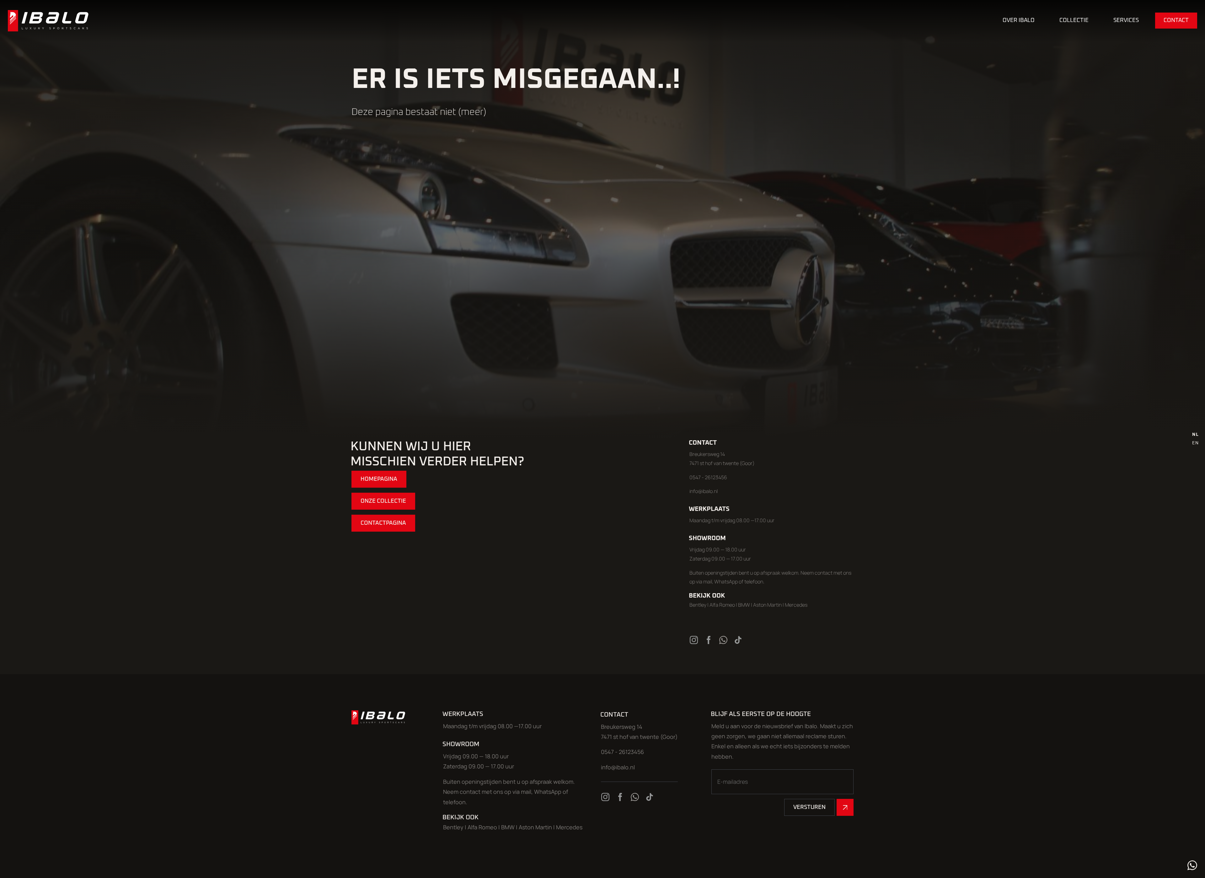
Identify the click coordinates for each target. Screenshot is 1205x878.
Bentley (698, 604)
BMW (744, 604)
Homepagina (379, 479)
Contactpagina (383, 523)
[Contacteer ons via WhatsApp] (724, 640)
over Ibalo (1019, 20)
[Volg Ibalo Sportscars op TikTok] (739, 640)
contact (1176, 20)
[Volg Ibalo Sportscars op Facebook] (709, 640)
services (1126, 20)
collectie (1074, 20)
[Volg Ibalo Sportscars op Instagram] (694, 640)
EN (1195, 443)
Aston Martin (767, 604)
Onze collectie (383, 501)
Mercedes (796, 604)
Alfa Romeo (722, 604)
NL (1195, 434)
